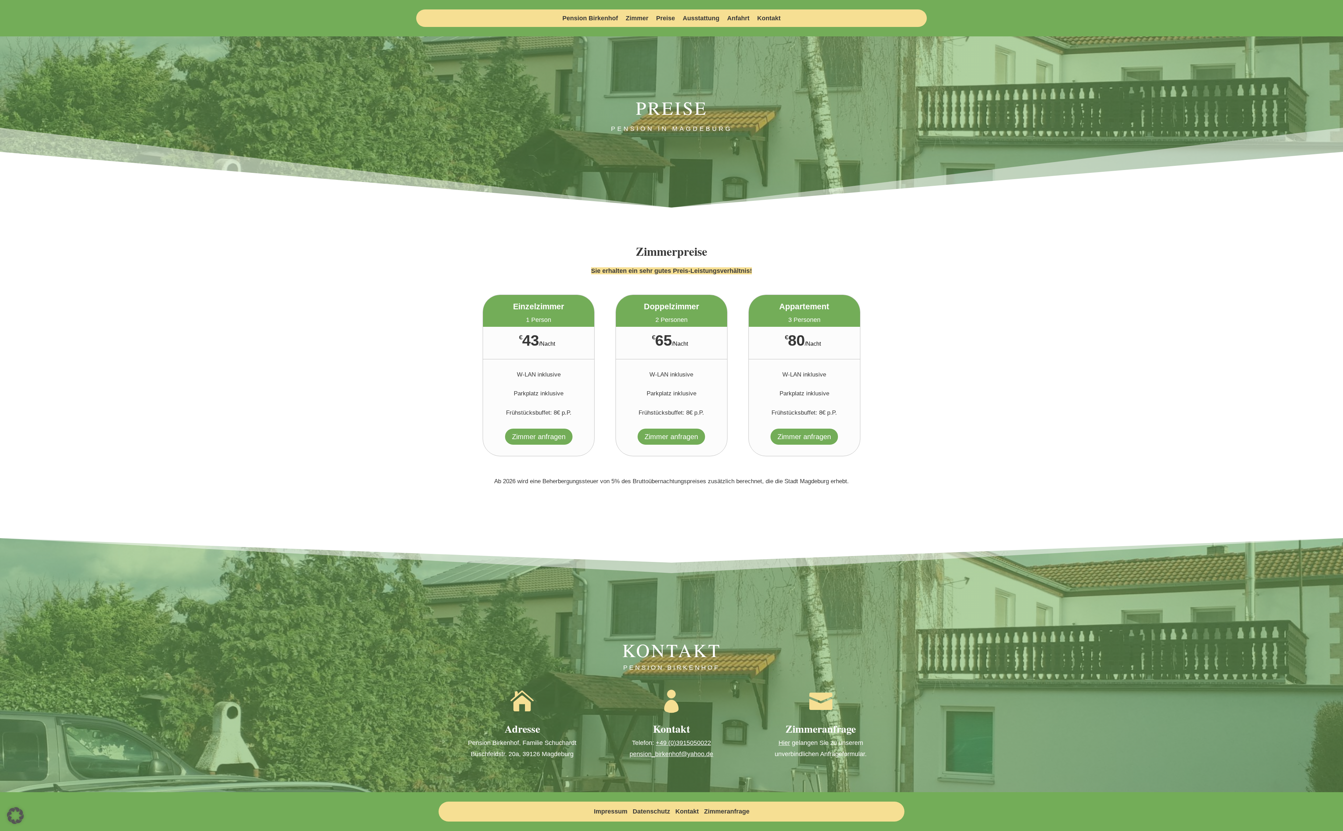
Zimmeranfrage (726, 811)
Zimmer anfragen (539, 437)
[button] (15, 815)
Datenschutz (651, 811)
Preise (665, 19)
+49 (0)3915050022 (683, 742)
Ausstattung (701, 19)
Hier (784, 742)
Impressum (610, 811)
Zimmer (637, 19)
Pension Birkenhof (590, 19)
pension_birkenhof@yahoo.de (671, 754)
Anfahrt (738, 19)
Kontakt (769, 19)
